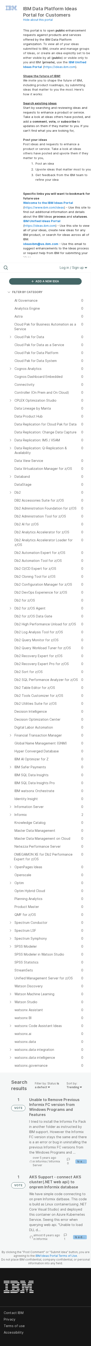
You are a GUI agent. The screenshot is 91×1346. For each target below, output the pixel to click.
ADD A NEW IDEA (47, 281)
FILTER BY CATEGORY (27, 292)
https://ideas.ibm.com (59, 67)
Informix (41, 1161)
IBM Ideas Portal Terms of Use (56, 1255)
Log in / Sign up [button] (72, 267)
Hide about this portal (38, 19)
